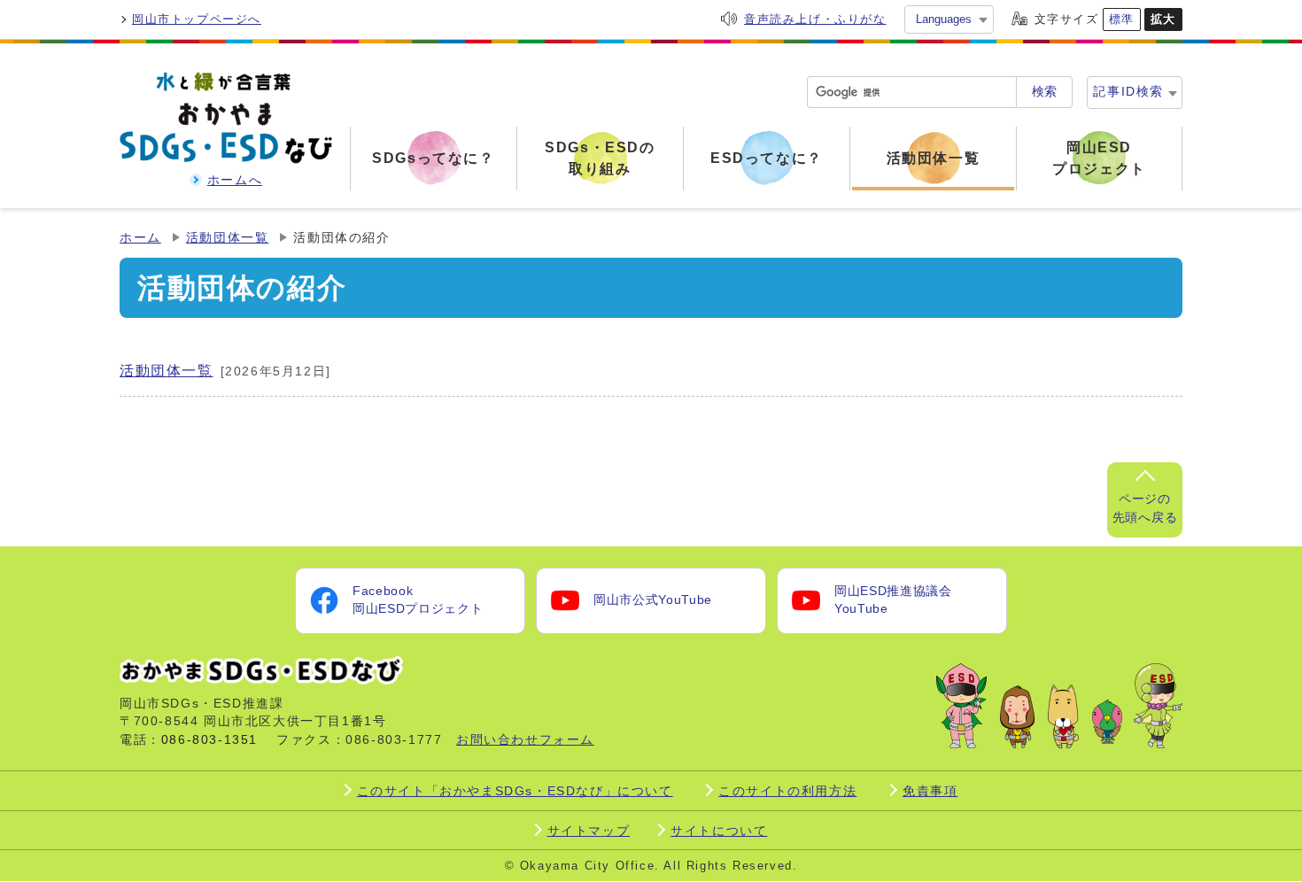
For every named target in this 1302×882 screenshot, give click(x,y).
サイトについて (718, 831)
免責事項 (930, 791)
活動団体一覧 (227, 237)
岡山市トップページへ (196, 19)
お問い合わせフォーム (525, 740)
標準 (1122, 19)
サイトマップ (589, 831)
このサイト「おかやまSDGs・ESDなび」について (515, 791)
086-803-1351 (209, 740)
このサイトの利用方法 (787, 791)
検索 (1044, 91)
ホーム (140, 237)
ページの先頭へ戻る (1144, 507)
